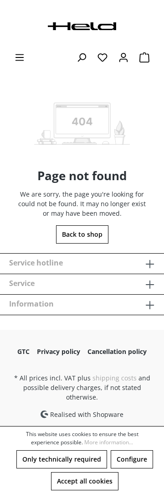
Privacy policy (58, 351)
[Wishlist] (102, 57)
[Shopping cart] (144, 57)
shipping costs (114, 378)
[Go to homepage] (82, 25)
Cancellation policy (117, 351)
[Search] (81, 57)
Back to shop (82, 234)
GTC (23, 351)
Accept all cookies (85, 481)
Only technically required (61, 459)
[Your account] (123, 57)
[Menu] (19, 57)
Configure (132, 459)
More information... (108, 442)
